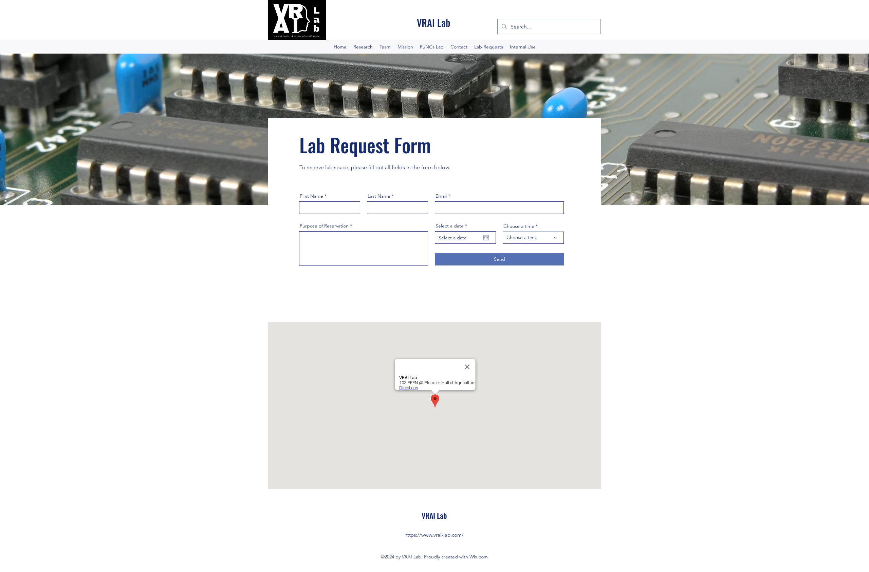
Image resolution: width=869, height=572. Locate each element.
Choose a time (518, 226)
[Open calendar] (486, 237)
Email (441, 196)
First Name (311, 196)
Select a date (453, 225)
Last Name (379, 196)
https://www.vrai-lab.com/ (434, 535)
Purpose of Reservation (324, 225)
